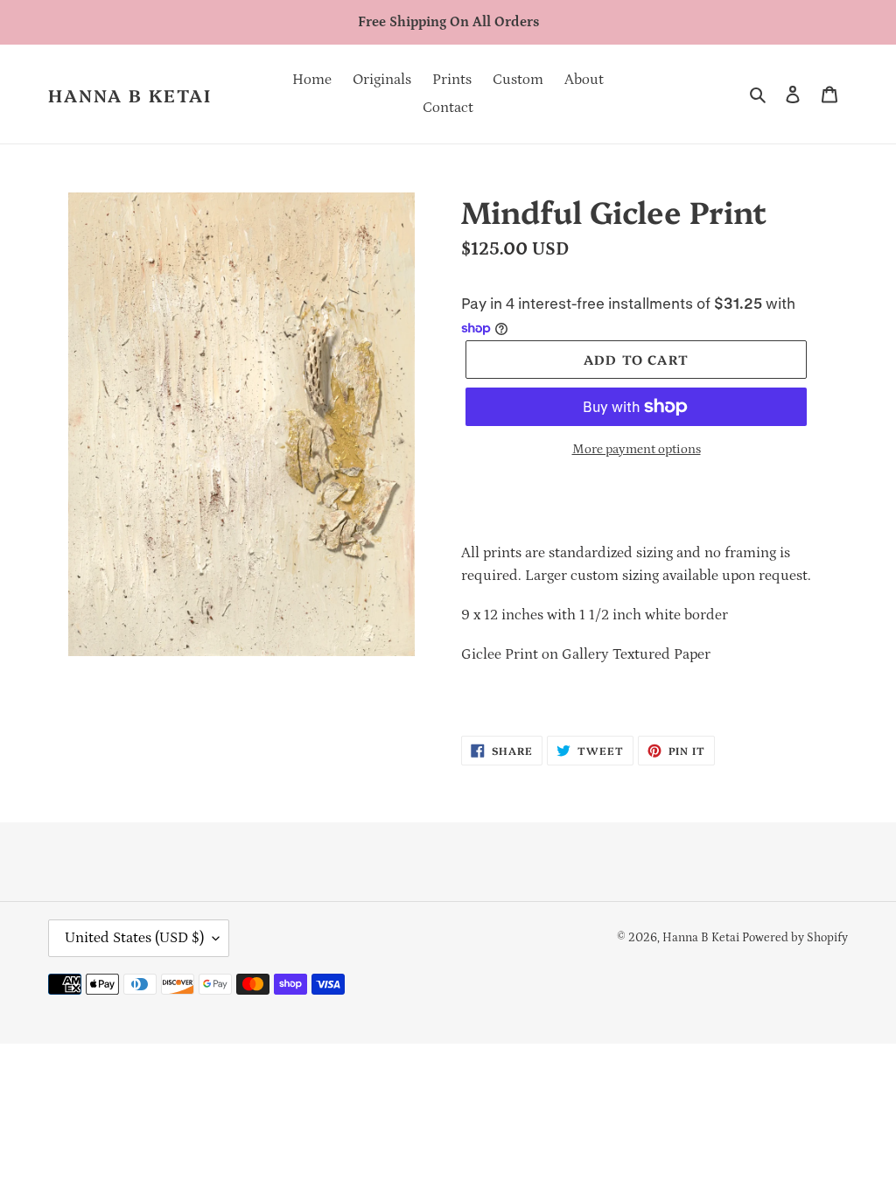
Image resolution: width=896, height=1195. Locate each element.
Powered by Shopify (795, 938)
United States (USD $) (134, 938)
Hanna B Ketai (130, 94)
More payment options (636, 449)
